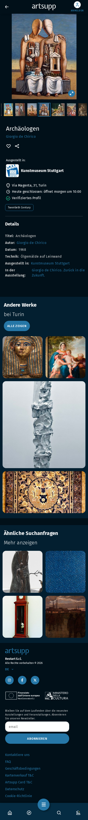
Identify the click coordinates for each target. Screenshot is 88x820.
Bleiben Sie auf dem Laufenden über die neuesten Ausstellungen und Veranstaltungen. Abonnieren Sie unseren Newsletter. (36, 714)
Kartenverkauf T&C (19, 775)
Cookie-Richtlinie (18, 796)
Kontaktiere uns (17, 755)
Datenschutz (14, 789)
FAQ (8, 762)
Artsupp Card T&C (18, 782)
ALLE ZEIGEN (16, 326)
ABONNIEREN (37, 739)
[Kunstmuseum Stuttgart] (12, 170)
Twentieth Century (19, 207)
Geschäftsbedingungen (22, 768)
